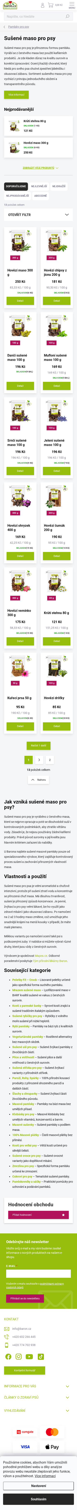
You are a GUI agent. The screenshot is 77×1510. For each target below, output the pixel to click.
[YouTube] (29, 1356)
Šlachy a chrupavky (24, 1093)
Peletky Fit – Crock (24, 979)
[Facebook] (7, 1356)
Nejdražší (59, 186)
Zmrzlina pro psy (23, 1166)
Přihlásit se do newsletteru (25, 1298)
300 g (15, 257)
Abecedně (40, 195)
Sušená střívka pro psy (27, 1067)
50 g (15, 683)
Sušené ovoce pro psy (26, 1155)
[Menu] (72, 5)
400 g (15, 513)
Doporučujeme (16, 186)
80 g (51, 598)
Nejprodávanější (17, 195)
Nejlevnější (39, 186)
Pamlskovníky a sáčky (26, 1181)
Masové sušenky (23, 1124)
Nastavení (38, 1486)
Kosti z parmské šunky (26, 1005)
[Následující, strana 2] (39, 760)
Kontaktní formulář (24, 1370)
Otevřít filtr (19, 215)
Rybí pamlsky (21, 1026)
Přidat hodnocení (22, 1214)
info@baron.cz (21, 1328)
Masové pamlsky (23, 1104)
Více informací (45, 1476)
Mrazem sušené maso (26, 990)
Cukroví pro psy (22, 1176)
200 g (51, 257)
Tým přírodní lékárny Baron (50, 961)
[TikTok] (40, 1356)
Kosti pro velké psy (24, 1145)
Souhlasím (38, 1499)
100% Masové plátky (25, 1135)
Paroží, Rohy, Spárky (25, 1078)
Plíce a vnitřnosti (23, 1057)
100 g (15, 343)
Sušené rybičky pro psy (27, 1016)
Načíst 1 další (38, 745)
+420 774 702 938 (24, 1345)
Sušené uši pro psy (24, 1047)
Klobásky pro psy (23, 1114)
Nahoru (41, 779)
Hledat (67, 16)
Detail (20, 300)
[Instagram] (18, 1356)
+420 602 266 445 (24, 1336)
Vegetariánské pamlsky (27, 1036)
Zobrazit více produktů (38, 167)
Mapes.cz (41, 955)
